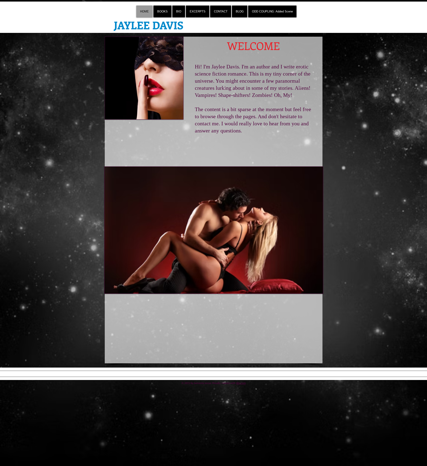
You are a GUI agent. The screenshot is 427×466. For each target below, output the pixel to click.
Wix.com (241, 383)
